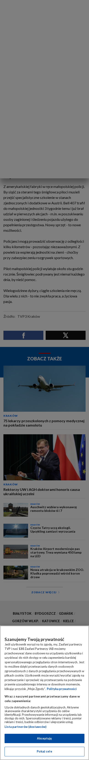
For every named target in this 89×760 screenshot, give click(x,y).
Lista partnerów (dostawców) (25, 727)
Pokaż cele (44, 751)
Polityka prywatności (62, 689)
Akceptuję (44, 738)
